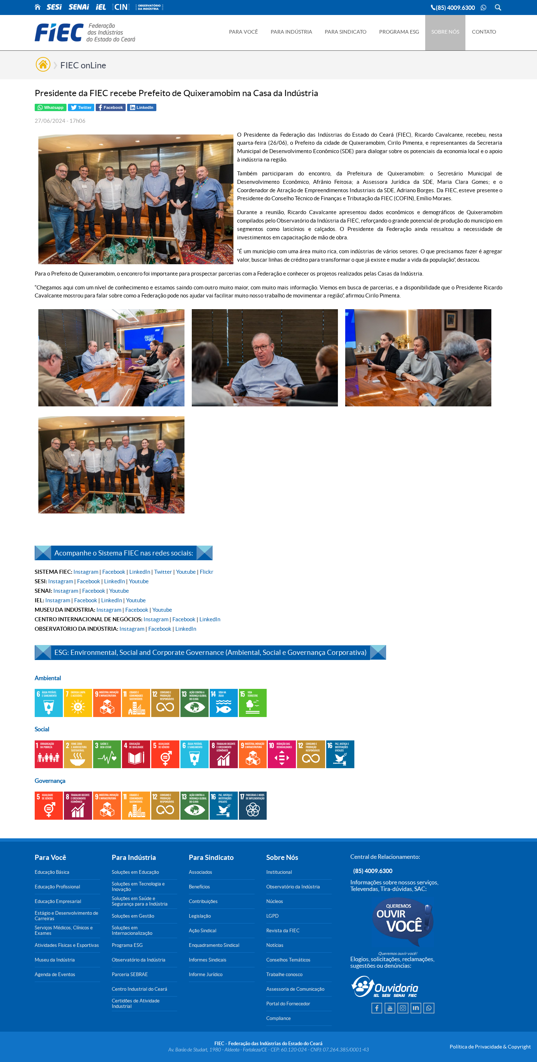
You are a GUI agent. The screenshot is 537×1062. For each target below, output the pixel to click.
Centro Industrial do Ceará (139, 989)
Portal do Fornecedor (288, 1003)
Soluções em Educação (135, 872)
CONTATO (484, 32)
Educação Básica (52, 872)
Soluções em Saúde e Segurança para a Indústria (140, 901)
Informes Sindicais (207, 960)
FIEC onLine (83, 65)
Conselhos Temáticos (288, 960)
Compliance (278, 1018)
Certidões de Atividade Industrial (136, 1003)
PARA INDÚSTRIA (291, 32)
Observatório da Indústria (138, 960)
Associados (200, 872)
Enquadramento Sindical (214, 945)
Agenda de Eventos (55, 974)
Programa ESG (127, 945)
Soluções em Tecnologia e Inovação (138, 886)
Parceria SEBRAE (130, 974)
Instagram (85, 572)
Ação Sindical (202, 930)
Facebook (113, 572)
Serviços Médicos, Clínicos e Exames (64, 930)
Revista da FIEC (283, 930)
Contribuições (203, 901)
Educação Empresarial (58, 901)
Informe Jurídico (205, 974)
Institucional (279, 872)
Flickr (206, 572)
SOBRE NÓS (445, 32)
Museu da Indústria (55, 960)
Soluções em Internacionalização (132, 930)
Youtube (186, 572)
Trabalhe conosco (284, 974)
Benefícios (199, 887)
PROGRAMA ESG (399, 32)
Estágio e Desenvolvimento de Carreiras (66, 915)
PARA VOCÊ (243, 32)
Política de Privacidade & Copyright (490, 1047)
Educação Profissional (57, 887)
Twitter (163, 572)
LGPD (272, 916)
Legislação (200, 916)
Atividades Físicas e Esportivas (67, 945)
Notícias (274, 945)
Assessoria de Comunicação (295, 989)
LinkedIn (139, 572)
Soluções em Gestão (133, 916)
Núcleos (274, 901)
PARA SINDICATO (345, 32)
